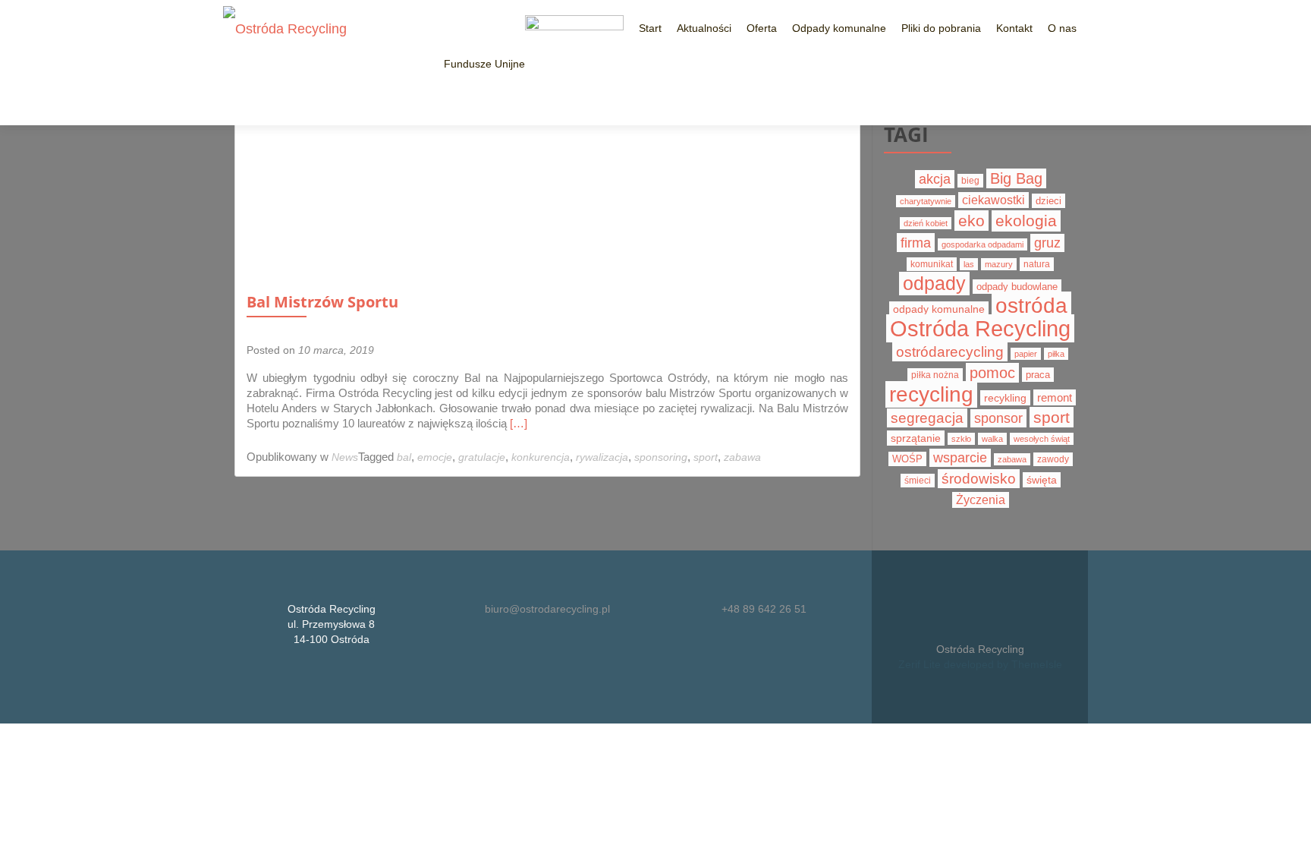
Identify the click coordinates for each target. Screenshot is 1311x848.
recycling (931, 394)
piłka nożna (935, 375)
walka (992, 438)
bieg (970, 180)
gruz (1047, 243)
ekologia (1026, 221)
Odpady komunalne (839, 28)
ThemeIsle (1036, 664)
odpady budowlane (1017, 286)
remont (1054, 397)
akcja (935, 179)
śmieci (917, 480)
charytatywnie (925, 201)
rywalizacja (602, 457)
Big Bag (1016, 178)
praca (1038, 374)
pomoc (992, 372)
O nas (1062, 28)
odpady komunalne (939, 309)
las (969, 264)
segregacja (927, 418)
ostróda (1031, 305)
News (345, 457)
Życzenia (980, 499)
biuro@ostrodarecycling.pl (547, 609)
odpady (934, 283)
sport (705, 457)
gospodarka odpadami (982, 244)
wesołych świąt (1042, 438)
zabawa (742, 457)
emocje (434, 457)
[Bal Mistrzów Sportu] (341, 198)
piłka (1056, 353)
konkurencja (540, 457)
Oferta (762, 28)
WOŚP (907, 459)
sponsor (998, 418)
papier (1025, 353)
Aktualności (704, 28)
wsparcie (960, 457)
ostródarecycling (950, 352)
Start (650, 28)
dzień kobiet (926, 223)
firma (916, 243)
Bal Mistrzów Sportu (322, 302)
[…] (518, 423)
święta (1041, 480)
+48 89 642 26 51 (764, 609)
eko (971, 220)
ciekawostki (993, 200)
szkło (961, 438)
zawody (1053, 459)
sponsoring (660, 457)
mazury (999, 264)
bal (404, 457)
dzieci (1048, 200)
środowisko (979, 479)
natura (1036, 264)
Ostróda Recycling (980, 328)
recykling (1005, 398)
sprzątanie (916, 438)
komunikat (931, 264)
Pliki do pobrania (941, 28)
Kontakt (1014, 28)
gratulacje (481, 457)
